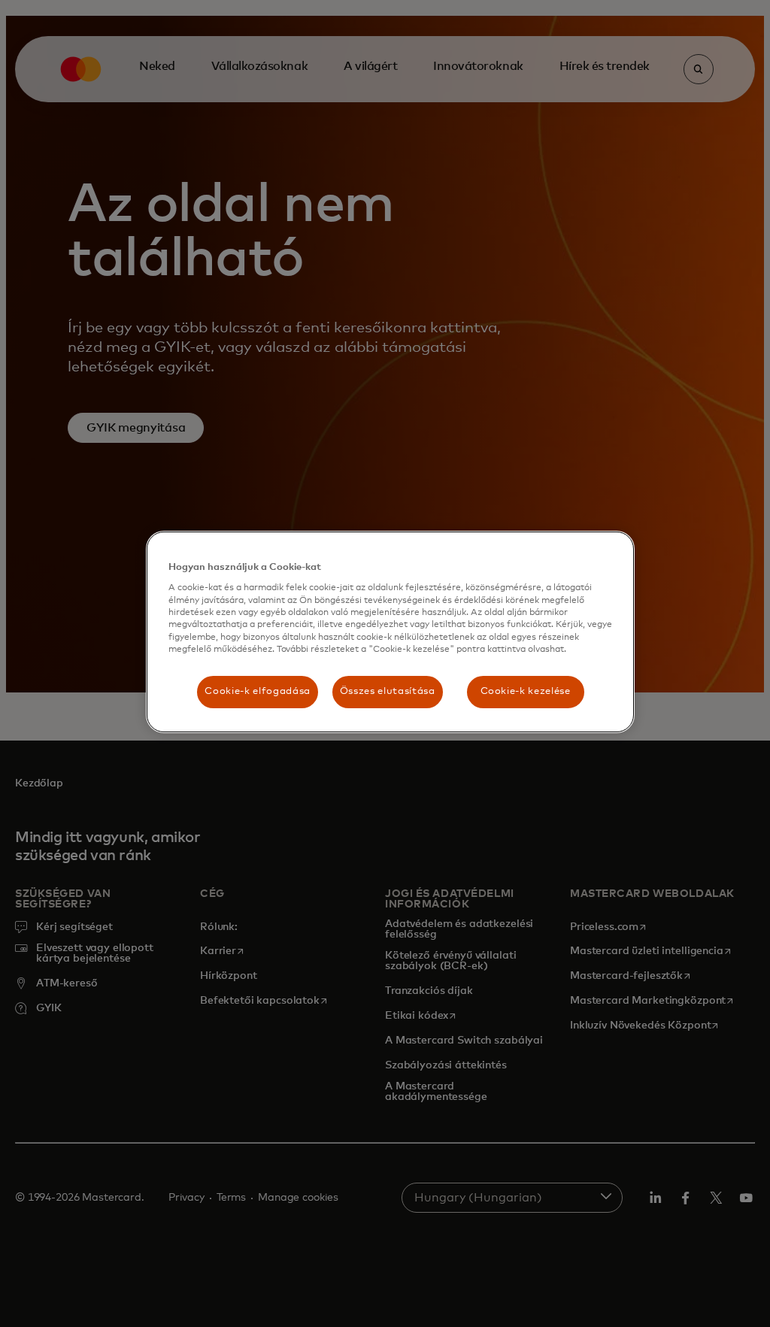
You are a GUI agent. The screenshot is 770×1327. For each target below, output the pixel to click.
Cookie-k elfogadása (257, 691)
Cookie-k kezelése (525, 691)
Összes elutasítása (387, 691)
